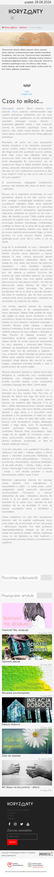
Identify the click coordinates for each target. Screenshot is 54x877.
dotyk (49, 108)
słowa (15, 111)
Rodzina (23, 27)
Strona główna (10, 27)
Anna (27, 92)
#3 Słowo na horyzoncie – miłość (20, 787)
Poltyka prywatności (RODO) (18, 810)
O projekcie (11, 813)
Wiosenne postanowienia (16, 692)
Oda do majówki (11, 755)
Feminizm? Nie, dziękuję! (15, 630)
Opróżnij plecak (11, 661)
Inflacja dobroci (11, 724)
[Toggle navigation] (12, 18)
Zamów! (12, 842)
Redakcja (10, 819)
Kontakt (10, 816)
